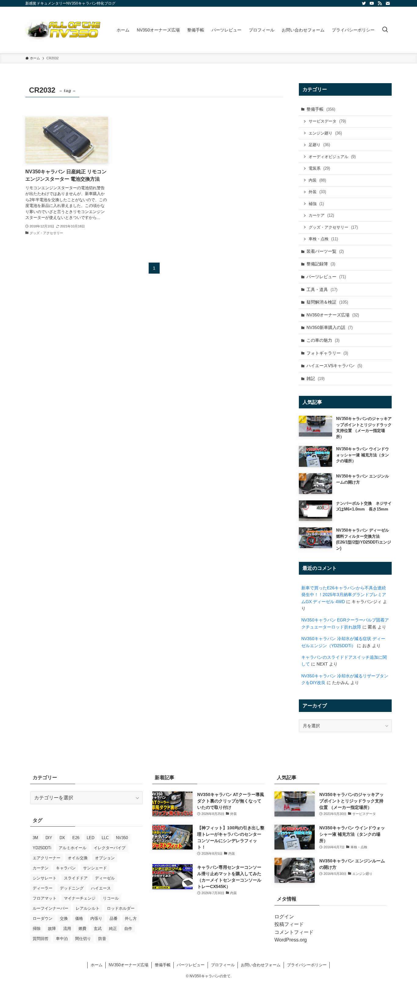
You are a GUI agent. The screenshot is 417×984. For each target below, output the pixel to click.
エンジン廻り (325, 133)
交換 (64, 918)
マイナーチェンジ (80, 898)
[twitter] (364, 3)
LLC (105, 837)
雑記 (315, 378)
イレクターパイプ (109, 848)
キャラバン (66, 868)
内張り (96, 918)
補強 (316, 203)
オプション (105, 858)
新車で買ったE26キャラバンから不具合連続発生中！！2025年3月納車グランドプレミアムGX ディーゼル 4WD (343, 594)
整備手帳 (320, 109)
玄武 (98, 928)
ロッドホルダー (121, 908)
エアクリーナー (46, 858)
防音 (102, 938)
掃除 (37, 928)
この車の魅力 (322, 340)
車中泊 (62, 938)
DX (62, 837)
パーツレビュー (326, 276)
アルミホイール (72, 848)
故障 (52, 928)
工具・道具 (321, 289)
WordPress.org (290, 939)
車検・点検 (323, 239)
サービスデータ (327, 121)
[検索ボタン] (385, 30)
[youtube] (372, 3)
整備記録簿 (320, 263)
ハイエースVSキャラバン (334, 365)
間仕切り (83, 938)
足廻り (319, 144)
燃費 (82, 928)
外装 (317, 192)
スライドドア (76, 878)
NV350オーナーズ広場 (332, 314)
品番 (114, 918)
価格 (79, 918)
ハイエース (101, 888)
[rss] (380, 3)
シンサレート (44, 878)
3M (35, 837)
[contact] (388, 3)
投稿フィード (289, 924)
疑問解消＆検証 (327, 302)
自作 (128, 928)
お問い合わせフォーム (261, 965)
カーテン (41, 868)
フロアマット (44, 898)
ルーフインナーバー (50, 908)
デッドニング (72, 888)
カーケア (321, 215)
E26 (75, 837)
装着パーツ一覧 (325, 251)
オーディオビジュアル (332, 156)
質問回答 (41, 938)
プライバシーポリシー (307, 965)
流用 (67, 928)
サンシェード (95, 868)
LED (90, 837)
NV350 (122, 837)
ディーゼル (105, 878)
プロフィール (223, 965)
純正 (113, 928)
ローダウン (43, 918)
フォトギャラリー (327, 353)
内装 (317, 180)
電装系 (319, 168)
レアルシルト (88, 908)
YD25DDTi (42, 848)
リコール (111, 898)
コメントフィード (294, 932)
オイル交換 (78, 858)
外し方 (131, 918)
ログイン (284, 916)
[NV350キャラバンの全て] (63, 30)
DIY (48, 837)
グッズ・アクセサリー (333, 227)
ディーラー (43, 888)
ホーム (97, 965)
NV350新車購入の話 (329, 327)
